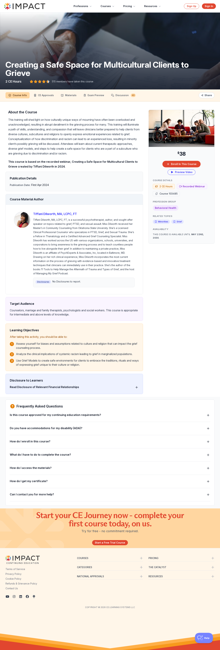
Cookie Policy (13, 578)
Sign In (209, 6)
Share (208, 95)
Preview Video (183, 172)
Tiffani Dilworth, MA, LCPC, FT (55, 214)
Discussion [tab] (125, 95)
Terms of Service (15, 569)
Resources (150, 6)
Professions (81, 6)
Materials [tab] (70, 95)
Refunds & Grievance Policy (21, 583)
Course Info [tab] (20, 95)
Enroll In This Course (183, 164)
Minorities (163, 221)
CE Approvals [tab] (46, 95)
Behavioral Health (165, 207)
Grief (179, 221)
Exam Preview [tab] (96, 95)
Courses (106, 6)
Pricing (127, 6)
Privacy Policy (13, 573)
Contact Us (12, 588)
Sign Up (191, 6)
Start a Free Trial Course (110, 542)
